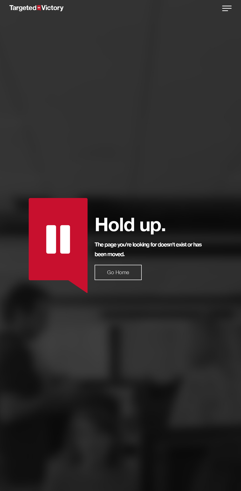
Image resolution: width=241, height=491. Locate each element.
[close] (227, 8)
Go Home (118, 272)
